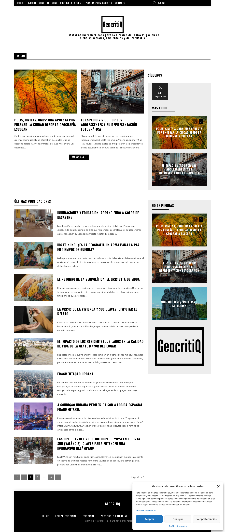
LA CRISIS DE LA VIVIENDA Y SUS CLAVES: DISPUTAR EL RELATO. (97, 311)
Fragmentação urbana (75, 373)
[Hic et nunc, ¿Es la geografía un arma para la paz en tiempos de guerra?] (33, 255)
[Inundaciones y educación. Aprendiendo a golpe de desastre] (33, 223)
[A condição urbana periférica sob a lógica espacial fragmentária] (33, 416)
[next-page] (201, 121)
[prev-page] (195, 121)
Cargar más (78, 157)
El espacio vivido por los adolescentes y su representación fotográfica (109, 124)
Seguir (160, 84)
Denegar (178, 519)
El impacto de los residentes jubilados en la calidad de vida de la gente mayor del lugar (100, 343)
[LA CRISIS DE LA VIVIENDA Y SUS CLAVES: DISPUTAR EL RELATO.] (33, 319)
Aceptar (149, 519)
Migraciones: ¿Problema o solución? (179, 304)
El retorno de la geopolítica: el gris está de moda (98, 279)
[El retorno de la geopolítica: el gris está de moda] (33, 287)
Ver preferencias (207, 519)
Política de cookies (178, 526)
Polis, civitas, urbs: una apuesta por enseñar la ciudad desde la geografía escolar (45, 124)
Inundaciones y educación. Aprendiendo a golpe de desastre (98, 215)
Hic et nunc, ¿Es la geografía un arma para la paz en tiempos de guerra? (98, 247)
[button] (218, 486)
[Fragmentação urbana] (33, 383)
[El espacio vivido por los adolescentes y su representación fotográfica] (112, 92)
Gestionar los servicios (146, 510)
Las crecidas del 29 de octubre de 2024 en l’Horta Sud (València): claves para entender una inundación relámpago (98, 443)
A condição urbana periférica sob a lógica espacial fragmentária (100, 407)
